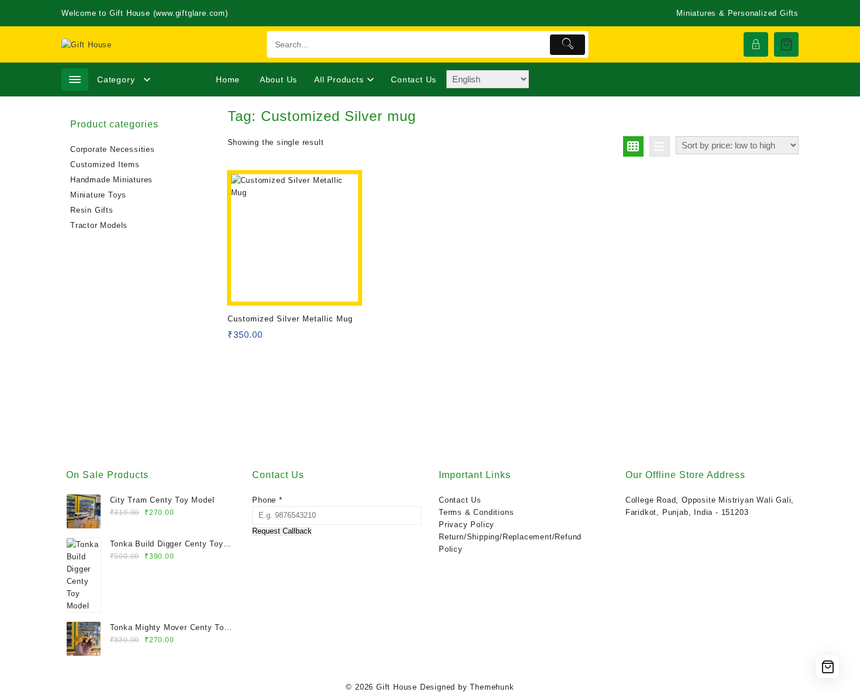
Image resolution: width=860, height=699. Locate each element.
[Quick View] (260, 338)
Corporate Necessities (112, 149)
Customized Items (105, 164)
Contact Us (460, 500)
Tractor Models (99, 225)
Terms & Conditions (476, 512)
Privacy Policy (466, 524)
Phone (267, 500)
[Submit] (568, 44)
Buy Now (238, 338)
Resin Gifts (91, 210)
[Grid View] (633, 146)
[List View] (659, 146)
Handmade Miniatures (111, 179)
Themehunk (492, 687)
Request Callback (282, 531)
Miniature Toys (98, 195)
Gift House (396, 687)
